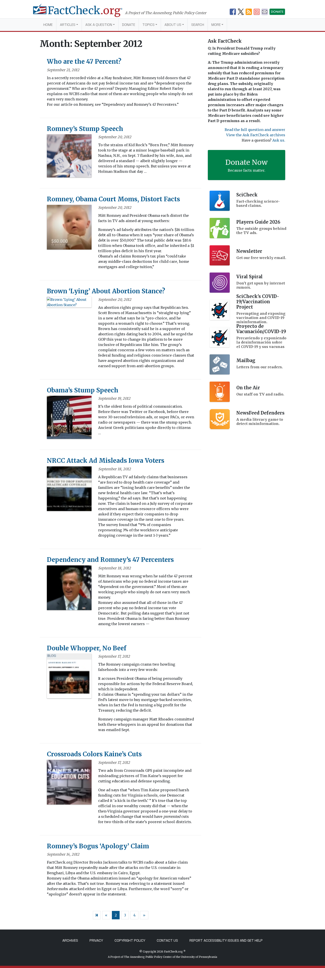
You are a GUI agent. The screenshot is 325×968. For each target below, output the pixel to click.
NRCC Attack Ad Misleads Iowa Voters (105, 461)
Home (48, 24)
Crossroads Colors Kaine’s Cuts (94, 754)
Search (197, 24)
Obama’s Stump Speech (82, 390)
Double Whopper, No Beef (86, 648)
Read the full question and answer (255, 129)
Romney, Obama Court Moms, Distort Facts (113, 199)
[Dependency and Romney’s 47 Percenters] (69, 589)
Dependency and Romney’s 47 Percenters (110, 560)
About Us (172, 24)
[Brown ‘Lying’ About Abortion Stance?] (69, 303)
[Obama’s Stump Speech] (69, 419)
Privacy (96, 940)
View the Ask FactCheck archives (255, 135)
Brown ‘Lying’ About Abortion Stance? (106, 291)
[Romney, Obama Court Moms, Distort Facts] (69, 228)
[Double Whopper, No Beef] (69, 677)
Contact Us (167, 940)
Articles (67, 24)
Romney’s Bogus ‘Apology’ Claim (98, 846)
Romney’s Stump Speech (85, 129)
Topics (148, 24)
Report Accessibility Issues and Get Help (226, 940)
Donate (128, 24)
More (216, 24)
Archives (70, 940)
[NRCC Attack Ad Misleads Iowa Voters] (69, 490)
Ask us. (278, 140)
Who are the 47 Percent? (84, 61)
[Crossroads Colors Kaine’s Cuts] (69, 783)
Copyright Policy (130, 940)
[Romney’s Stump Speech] (69, 157)
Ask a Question (98, 24)
